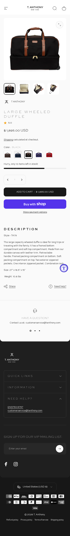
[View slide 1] (30, 331)
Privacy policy (26, 520)
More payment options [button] (35, 212)
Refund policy (12, 520)
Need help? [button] (60, 286)
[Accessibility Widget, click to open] (64, 268)
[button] (6, 8)
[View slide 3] (39, 331)
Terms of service (41, 520)
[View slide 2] (35, 331)
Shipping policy (57, 520)
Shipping (8, 140)
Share (12, 286)
